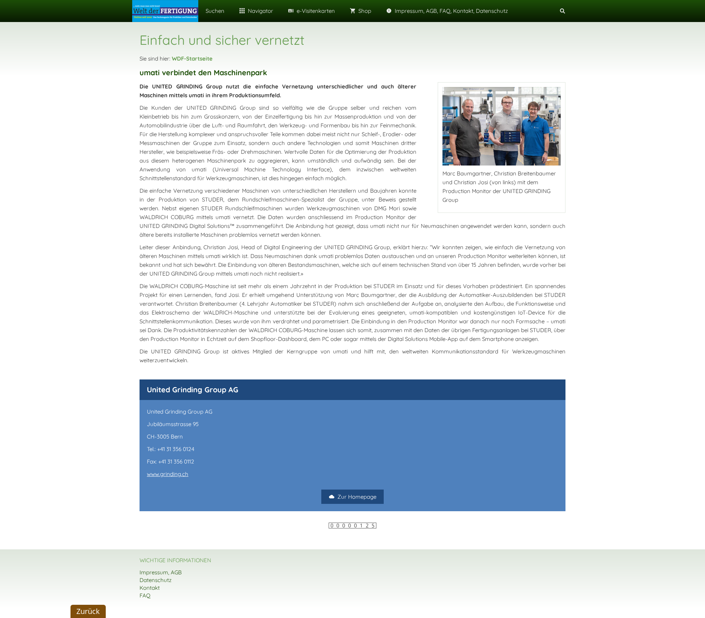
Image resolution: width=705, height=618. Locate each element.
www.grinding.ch (167, 473)
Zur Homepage (356, 496)
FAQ (145, 595)
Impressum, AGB (161, 572)
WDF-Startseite (192, 58)
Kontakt (150, 587)
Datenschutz (155, 580)
